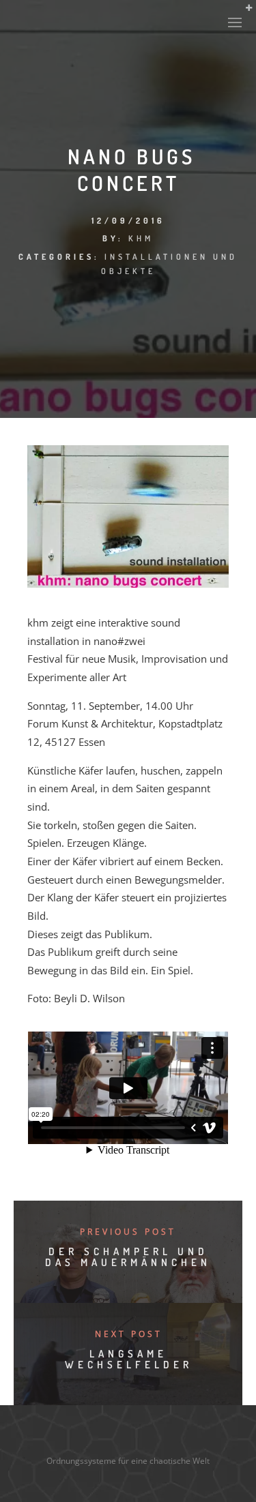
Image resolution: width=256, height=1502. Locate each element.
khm (141, 238)
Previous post (128, 1231)
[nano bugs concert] (128, 583)
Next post (128, 1334)
